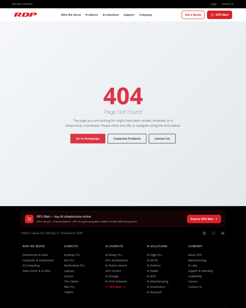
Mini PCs (69, 287)
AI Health (152, 271)
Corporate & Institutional (37, 260)
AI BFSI (151, 276)
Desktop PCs (72, 255)
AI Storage (111, 276)
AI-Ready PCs (113, 255)
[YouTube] (222, 233)
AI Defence (154, 265)
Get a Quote (193, 14)
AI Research (154, 292)
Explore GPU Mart (202, 219)
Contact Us (227, 4)
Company (145, 15)
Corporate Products (127, 138)
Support (129, 15)
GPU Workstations (116, 260)
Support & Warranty (200, 271)
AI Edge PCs (154, 255)
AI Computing (30, 265)
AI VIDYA (152, 260)
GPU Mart (222, 14)
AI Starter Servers (116, 265)
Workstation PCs (74, 265)
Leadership (195, 276)
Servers (68, 276)
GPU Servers (113, 271)
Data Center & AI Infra (36, 271)
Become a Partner (22, 4)
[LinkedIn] (204, 233)
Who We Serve (71, 15)
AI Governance (156, 287)
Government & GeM (35, 255)
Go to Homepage (88, 138)
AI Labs (192, 265)
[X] (213, 233)
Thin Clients (71, 281)
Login (213, 4)
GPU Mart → (117, 287)
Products (92, 15)
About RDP (195, 255)
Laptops (69, 271)
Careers (193, 281)
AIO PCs (69, 260)
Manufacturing (197, 260)
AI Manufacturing (157, 281)
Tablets (68, 292)
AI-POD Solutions (116, 281)
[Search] (177, 14)
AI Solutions (111, 15)
